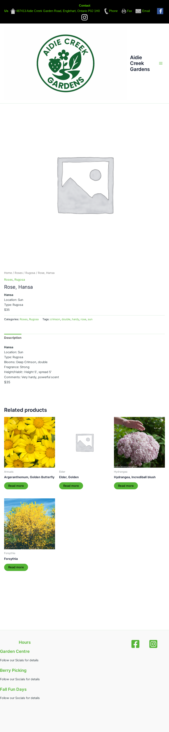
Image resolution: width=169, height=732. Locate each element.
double (66, 319)
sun (90, 319)
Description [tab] (12, 338)
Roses (19, 272)
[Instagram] (153, 643)
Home (8, 272)
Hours (25, 642)
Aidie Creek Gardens (140, 63)
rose (83, 319)
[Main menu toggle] (161, 63)
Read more (16, 486)
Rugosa (30, 272)
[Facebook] (135, 643)
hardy (75, 319)
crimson (55, 319)
